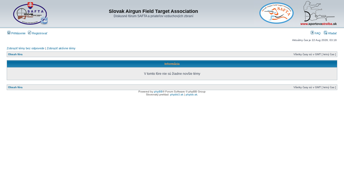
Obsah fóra (15, 54)
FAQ (317, 33)
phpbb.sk (191, 94)
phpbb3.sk (176, 94)
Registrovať (39, 33)
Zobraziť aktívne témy (61, 48)
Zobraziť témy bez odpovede (25, 48)
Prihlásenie (18, 33)
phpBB (158, 91)
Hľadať (332, 33)
